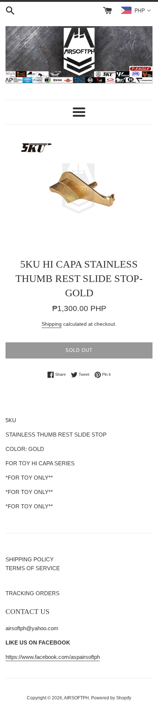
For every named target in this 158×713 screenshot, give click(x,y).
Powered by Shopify (111, 697)
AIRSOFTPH (76, 697)
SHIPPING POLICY (30, 559)
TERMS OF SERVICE (33, 568)
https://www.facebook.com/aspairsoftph (53, 657)
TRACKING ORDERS (33, 593)
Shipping (52, 324)
